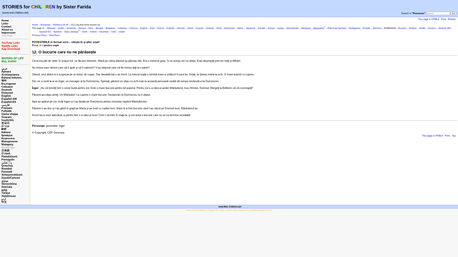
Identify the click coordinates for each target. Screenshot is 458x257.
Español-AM (9, 98)
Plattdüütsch (9, 156)
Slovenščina (9, 183)
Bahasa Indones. (11, 77)
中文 (4, 201)
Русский (6, 171)
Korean (271, 28)
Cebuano (7, 86)
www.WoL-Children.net (229, 206)
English (6, 95)
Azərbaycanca (10, 74)
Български (8, 83)
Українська (8, 195)
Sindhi (422, 28)
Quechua (7, 165)
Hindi (218, 28)
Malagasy (7, 144)
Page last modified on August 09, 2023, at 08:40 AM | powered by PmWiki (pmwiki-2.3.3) (229, 210)
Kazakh (261, 28)
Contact (6, 26)
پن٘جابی (6, 162)
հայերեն (7, 120)
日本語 (5, 150)
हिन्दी (3, 129)
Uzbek (122, 32)
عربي (4, 68)
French (160, 28)
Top (454, 135)
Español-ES (8, 101)
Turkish (93, 32)
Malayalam (318, 28)
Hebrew (210, 28)
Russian (402, 28)
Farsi (152, 28)
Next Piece (54, 35)
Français (6, 107)
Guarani (6, 117)
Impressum (8, 32)
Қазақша (6, 135)
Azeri (90, 28)
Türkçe (5, 192)
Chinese (133, 28)
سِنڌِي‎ (4, 180)
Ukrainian (104, 32)
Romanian (45, 25)
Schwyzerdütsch (11, 174)
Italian (240, 28)
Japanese (250, 28)
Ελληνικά (7, 92)
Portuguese (354, 28)
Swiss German (71, 32)
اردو (3, 198)
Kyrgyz (280, 28)
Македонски (9, 141)
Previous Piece (39, 35)
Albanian (51, 28)
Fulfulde (6, 110)
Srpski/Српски (10, 177)
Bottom (452, 19)
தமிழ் (4, 189)
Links (4, 23)
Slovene (432, 28)
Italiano (6, 132)
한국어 (5, 123)
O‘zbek (5, 153)
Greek (190, 28)
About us (7, 29)
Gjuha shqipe (9, 113)
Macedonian (293, 28)
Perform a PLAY (61, 25)
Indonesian (229, 28)
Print (443, 19)
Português (7, 159)
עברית (5, 126)
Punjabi (366, 28)
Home (5, 20)
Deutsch (6, 89)
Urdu (113, 32)
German (181, 28)
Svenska (6, 186)
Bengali (99, 28)
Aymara (6, 71)
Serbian (412, 28)
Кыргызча (7, 138)
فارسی (5, 104)
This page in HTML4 (428, 19)
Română (6, 168)
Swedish (57, 32)
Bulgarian (110, 28)
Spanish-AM (444, 28)
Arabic (61, 28)
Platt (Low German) (337, 28)
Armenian (71, 28)
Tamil (84, 32)
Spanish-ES (45, 32)
